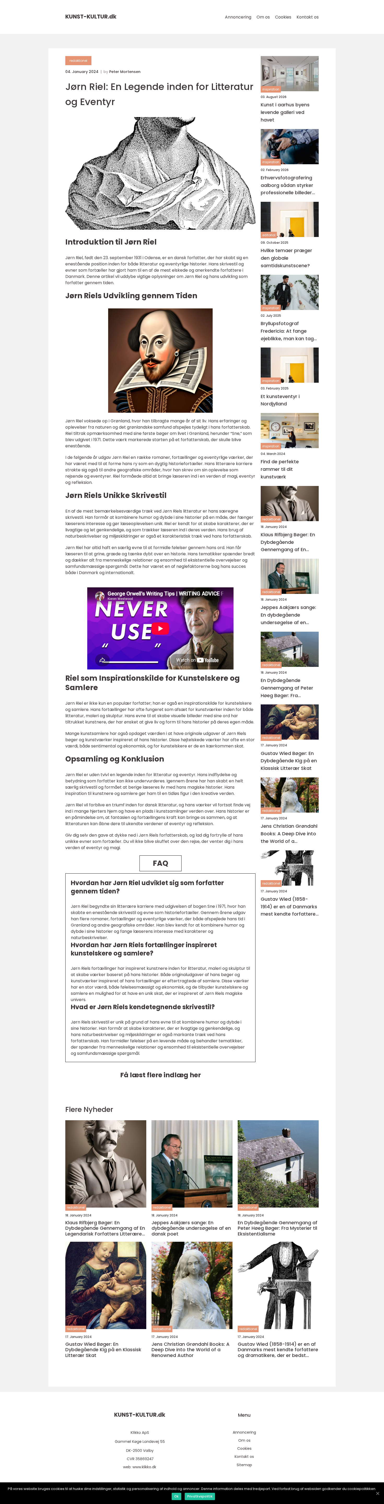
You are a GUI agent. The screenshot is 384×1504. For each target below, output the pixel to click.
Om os (263, 17)
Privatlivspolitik (199, 1496)
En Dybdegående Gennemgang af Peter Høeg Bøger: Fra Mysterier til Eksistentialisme (287, 688)
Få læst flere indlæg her (160, 1075)
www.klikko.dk (144, 1467)
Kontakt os (307, 17)
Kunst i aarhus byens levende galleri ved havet (285, 112)
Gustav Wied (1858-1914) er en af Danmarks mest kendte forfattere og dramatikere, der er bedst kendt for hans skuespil (289, 907)
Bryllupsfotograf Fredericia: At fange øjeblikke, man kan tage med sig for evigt (289, 331)
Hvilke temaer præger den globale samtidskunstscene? (286, 258)
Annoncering (238, 17)
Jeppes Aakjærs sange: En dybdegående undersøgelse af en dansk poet (288, 615)
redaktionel (78, 60)
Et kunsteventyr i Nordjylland (280, 400)
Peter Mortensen (125, 72)
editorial (268, 235)
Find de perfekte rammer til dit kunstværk (280, 469)
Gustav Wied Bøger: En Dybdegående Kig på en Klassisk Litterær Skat (289, 761)
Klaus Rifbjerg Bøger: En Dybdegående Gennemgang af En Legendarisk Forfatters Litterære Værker (288, 542)
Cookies (283, 17)
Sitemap (244, 1465)
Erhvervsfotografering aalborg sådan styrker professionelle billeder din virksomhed (287, 185)
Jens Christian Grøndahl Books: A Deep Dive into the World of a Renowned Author (289, 834)
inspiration (270, 89)
